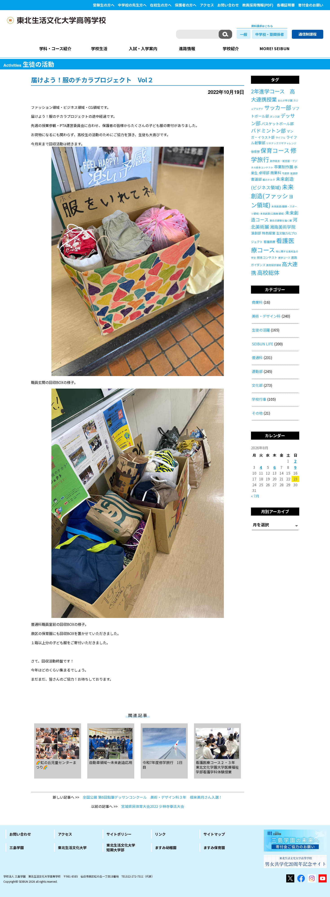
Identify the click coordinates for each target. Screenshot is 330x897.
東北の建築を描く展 (281, 220)
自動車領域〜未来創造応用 (110, 762)
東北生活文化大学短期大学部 (120, 847)
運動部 (257, 371)
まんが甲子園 (285, 100)
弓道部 (285, 173)
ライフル (280, 137)
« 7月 (255, 496)
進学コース (284, 257)
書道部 (256, 179)
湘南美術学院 (282, 227)
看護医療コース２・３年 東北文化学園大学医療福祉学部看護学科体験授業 (217, 767)
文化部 (257, 385)
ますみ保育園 (214, 847)
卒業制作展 (283, 167)
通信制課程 (308, 34)
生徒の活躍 (261, 330)
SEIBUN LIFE (262, 343)
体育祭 (255, 151)
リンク (160, 834)
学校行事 (259, 399)
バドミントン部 (268, 130)
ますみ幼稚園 (165, 847)
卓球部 (264, 172)
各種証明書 (286, 5)
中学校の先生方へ (132, 5)
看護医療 (269, 242)
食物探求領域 (273, 265)
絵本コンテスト (267, 257)
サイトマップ (214, 834)
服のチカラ (269, 179)
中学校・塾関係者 (269, 34)
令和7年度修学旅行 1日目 (163, 765)
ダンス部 (275, 116)
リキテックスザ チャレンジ (281, 143)
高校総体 (268, 272)
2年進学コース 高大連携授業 (273, 95)
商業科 (275, 172)
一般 (243, 34)
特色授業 (268, 233)
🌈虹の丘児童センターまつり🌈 (56, 765)
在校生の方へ (161, 5)
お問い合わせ (228, 5)
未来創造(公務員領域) (272, 213)
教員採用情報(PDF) (257, 5)
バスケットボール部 (277, 123)
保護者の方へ (185, 5)
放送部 (294, 173)
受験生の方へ (103, 5)
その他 (257, 413)
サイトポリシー (119, 834)
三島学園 (16, 847)
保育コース (275, 150)
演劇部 (256, 233)
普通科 (257, 357)
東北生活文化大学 (72, 847)
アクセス (207, 5)
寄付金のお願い (310, 5)
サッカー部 (277, 107)
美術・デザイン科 (266, 316)
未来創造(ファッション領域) (272, 196)
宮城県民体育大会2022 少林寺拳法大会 (152, 806)
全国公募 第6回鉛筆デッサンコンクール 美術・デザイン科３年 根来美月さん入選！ (152, 797)
